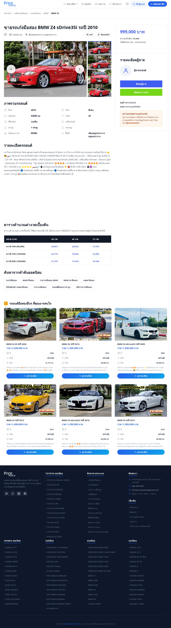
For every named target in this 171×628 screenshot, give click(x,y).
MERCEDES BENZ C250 (98, 561)
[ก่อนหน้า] (11, 69)
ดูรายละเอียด (31, 376)
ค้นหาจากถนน (94, 522)
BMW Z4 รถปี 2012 (15, 420)
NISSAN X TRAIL (137, 604)
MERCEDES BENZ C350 (98, 557)
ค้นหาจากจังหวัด (95, 513)
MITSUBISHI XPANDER (56, 575)
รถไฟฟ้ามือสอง (94, 480)
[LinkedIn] (18, 493)
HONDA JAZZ (10, 571)
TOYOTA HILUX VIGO (56, 517)
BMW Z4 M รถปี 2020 (16, 344)
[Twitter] (12, 493)
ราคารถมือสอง (40, 287)
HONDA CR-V (11, 557)
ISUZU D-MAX (11, 575)
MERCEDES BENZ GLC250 (99, 571)
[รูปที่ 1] (99, 48)
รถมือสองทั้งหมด (21, 13)
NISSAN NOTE (136, 585)
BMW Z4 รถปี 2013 (126, 420)
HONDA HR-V (11, 566)
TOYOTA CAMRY (54, 499)
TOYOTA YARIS (53, 527)
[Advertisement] (57, 199)
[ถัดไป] (79, 69)
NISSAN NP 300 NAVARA (57, 557)
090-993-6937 (138, 486)
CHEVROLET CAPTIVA (56, 552)
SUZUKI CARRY (53, 571)
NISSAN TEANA (53, 566)
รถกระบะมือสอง (94, 489)
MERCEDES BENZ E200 (98, 547)
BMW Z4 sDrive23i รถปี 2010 (76, 420)
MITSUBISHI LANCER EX (57, 580)
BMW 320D (93, 580)
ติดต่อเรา (133, 512)
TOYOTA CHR (52, 503)
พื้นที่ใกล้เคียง (93, 517)
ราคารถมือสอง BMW (49, 280)
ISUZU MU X (10, 585)
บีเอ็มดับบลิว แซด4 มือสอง (17, 287)
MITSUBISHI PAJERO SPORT (59, 604)
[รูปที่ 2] (99, 62)
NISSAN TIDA (136, 599)
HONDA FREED (11, 561)
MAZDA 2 (134, 566)
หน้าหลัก (7, 13)
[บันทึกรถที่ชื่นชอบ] (5, 34)
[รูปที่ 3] (99, 77)
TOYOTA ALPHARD (55, 489)
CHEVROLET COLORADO (57, 547)
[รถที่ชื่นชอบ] (127, 4)
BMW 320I (92, 594)
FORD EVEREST (11, 589)
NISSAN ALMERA (137, 589)
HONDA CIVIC (11, 552)
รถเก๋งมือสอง (35, 13)
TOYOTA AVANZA (54, 494)
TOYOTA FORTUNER (55, 508)
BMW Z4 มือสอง (71, 280)
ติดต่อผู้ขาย (141, 83)
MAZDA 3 (134, 571)
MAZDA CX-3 (135, 547)
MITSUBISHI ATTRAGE (56, 585)
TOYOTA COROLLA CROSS (58, 480)
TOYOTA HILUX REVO (56, 513)
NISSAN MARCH (137, 594)
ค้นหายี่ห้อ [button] (71, 4)
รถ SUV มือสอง (94, 499)
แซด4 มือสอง (88, 280)
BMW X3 (92, 589)
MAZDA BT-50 (136, 561)
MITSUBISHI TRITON (56, 589)
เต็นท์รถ (87, 4)
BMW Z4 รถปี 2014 (70, 344)
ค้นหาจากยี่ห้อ (94, 503)
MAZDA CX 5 (135, 552)
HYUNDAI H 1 (53, 608)
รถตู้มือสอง (92, 494)
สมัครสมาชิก (158, 4)
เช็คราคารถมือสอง (84, 287)
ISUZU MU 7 (10, 580)
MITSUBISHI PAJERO (56, 599)
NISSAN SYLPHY (137, 575)
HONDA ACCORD (54, 536)
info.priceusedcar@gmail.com (145, 490)
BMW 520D (93, 585)
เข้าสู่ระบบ (140, 4)
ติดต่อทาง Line (141, 92)
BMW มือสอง (28, 280)
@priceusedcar (132, 123)
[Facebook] (6, 493)
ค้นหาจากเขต (94, 527)
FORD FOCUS (11, 594)
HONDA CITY (11, 547)
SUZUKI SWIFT (94, 604)
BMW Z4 (92, 599)
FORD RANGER (11, 604)
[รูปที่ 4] (99, 91)
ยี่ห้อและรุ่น (93, 508)
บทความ (102, 4)
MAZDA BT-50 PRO (138, 557)
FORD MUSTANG (12, 599)
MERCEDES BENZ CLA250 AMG (101, 552)
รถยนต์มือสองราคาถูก (61, 287)
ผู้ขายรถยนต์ (140, 70)
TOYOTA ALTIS (53, 484)
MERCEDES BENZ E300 (98, 566)
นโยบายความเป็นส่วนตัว (140, 526)
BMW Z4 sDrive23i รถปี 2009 (131, 344)
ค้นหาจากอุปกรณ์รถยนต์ (98, 532)
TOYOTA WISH (53, 532)
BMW (46, 13)
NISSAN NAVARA (137, 580)
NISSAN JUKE (52, 561)
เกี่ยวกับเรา (117, 4)
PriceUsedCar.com (71, 624)
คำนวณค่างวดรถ (137, 517)
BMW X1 (92, 575)
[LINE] (25, 493)
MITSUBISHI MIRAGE (56, 594)
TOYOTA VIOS (53, 522)
